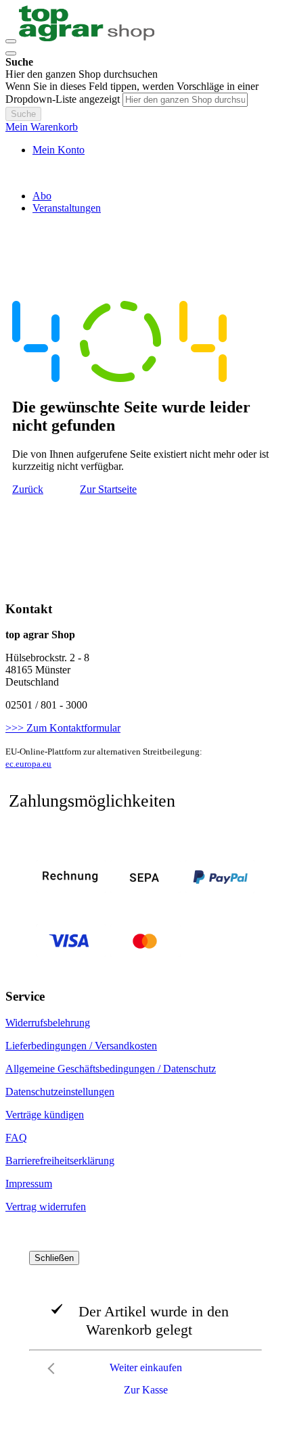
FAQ (16, 1137)
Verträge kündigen (44, 1114)
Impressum (28, 1183)
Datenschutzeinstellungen (59, 1091)
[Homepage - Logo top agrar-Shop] (86, 37)
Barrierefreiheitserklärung (59, 1160)
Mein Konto (58, 150)
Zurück (27, 489)
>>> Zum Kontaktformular (62, 728)
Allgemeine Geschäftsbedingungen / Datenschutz (110, 1068)
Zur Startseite (108, 489)
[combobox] (185, 100)
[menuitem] (41, 195)
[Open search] (10, 53)
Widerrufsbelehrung (47, 1022)
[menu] (145, 202)
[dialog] (145, 1326)
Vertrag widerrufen (45, 1206)
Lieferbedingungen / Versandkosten (81, 1045)
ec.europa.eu (28, 764)
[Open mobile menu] (10, 41)
